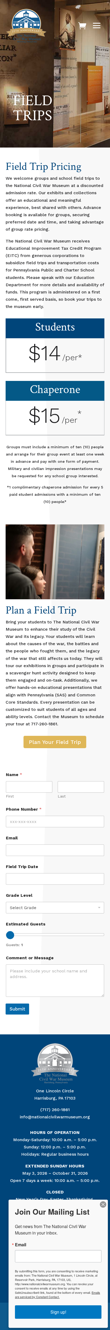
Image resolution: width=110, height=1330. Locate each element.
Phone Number (24, 809)
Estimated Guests (25, 924)
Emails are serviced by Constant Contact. (57, 1294)
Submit (17, 1009)
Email (12, 837)
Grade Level (19, 895)
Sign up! (58, 1312)
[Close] (103, 1204)
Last (62, 796)
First (10, 796)
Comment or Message (30, 957)
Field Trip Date (22, 866)
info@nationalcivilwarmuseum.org (55, 1116)
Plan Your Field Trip (55, 742)
